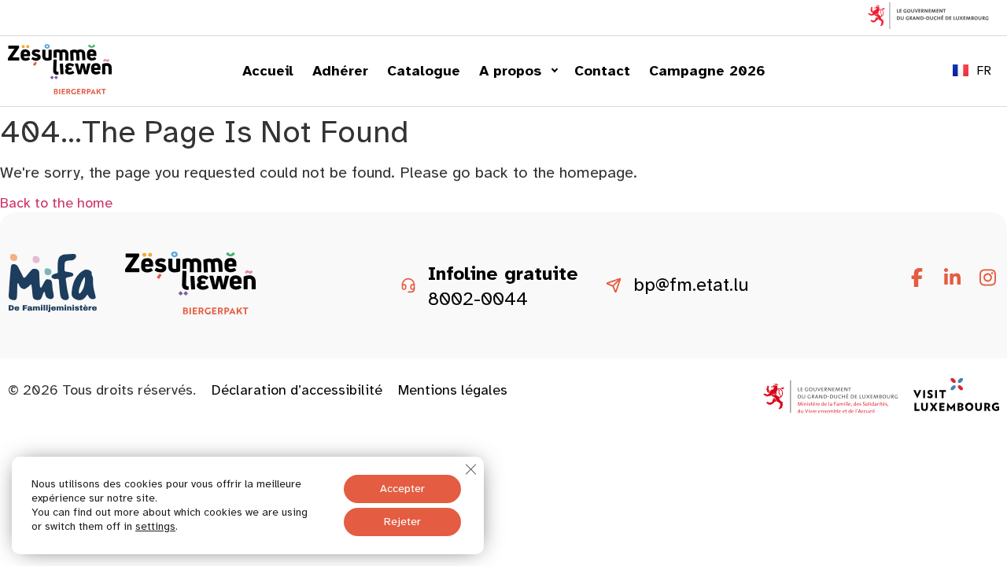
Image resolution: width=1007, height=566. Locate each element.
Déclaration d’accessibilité (297, 390)
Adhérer (340, 70)
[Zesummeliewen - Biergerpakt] (60, 89)
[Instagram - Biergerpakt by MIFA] (987, 278)
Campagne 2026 (707, 70)
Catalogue (423, 70)
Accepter (402, 488)
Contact (602, 70)
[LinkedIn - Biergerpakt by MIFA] (952, 278)
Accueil (267, 70)
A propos (510, 70)
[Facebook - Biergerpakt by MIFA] (916, 278)
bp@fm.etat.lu (691, 285)
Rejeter (402, 521)
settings (155, 526)
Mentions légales (452, 390)
